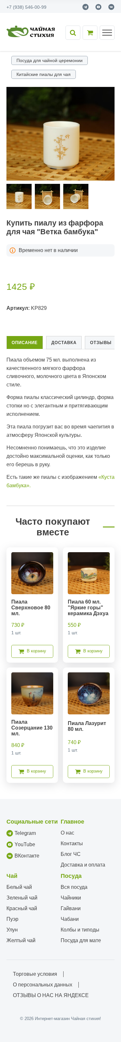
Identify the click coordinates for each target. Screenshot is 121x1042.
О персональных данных (42, 984)
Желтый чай (20, 940)
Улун (12, 929)
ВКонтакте (27, 855)
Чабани (70, 919)
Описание (25, 342)
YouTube (25, 844)
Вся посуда (74, 887)
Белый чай (19, 887)
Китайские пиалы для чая (43, 74)
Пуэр (12, 919)
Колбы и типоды (80, 929)
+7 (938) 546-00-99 (26, 7)
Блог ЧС (71, 854)
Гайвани (71, 908)
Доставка (63, 342)
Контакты (72, 843)
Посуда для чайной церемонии (49, 60)
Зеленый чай (21, 897)
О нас (67, 833)
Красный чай (21, 908)
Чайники (71, 897)
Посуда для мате (81, 940)
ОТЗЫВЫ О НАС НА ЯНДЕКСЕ (51, 995)
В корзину (36, 650)
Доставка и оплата (83, 865)
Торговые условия (35, 974)
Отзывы (101, 342)
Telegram (25, 833)
